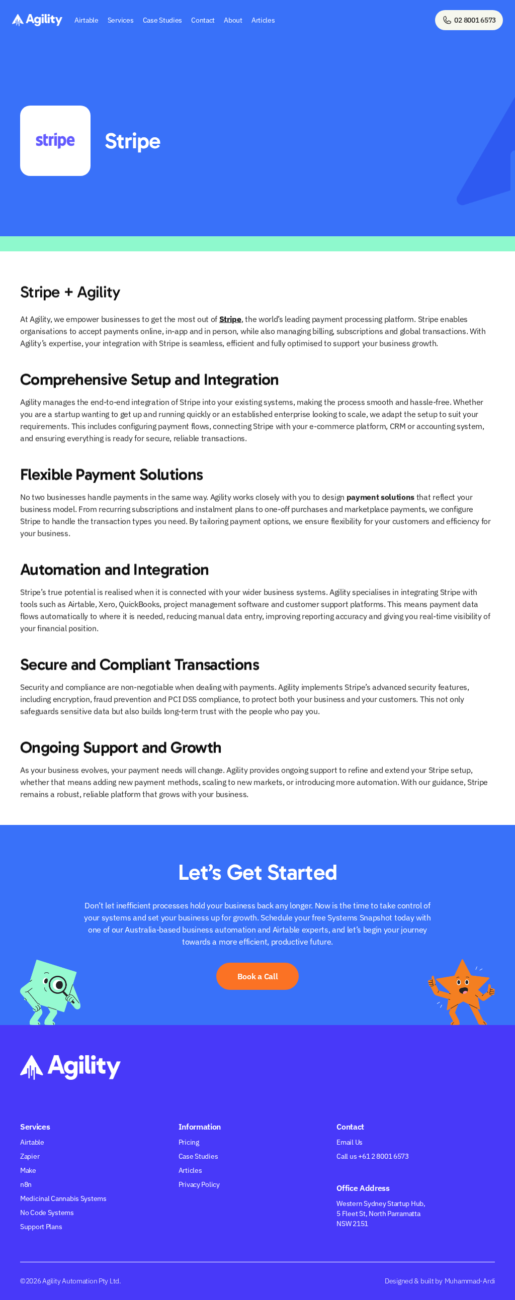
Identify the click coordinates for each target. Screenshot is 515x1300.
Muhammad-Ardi (470, 1280)
